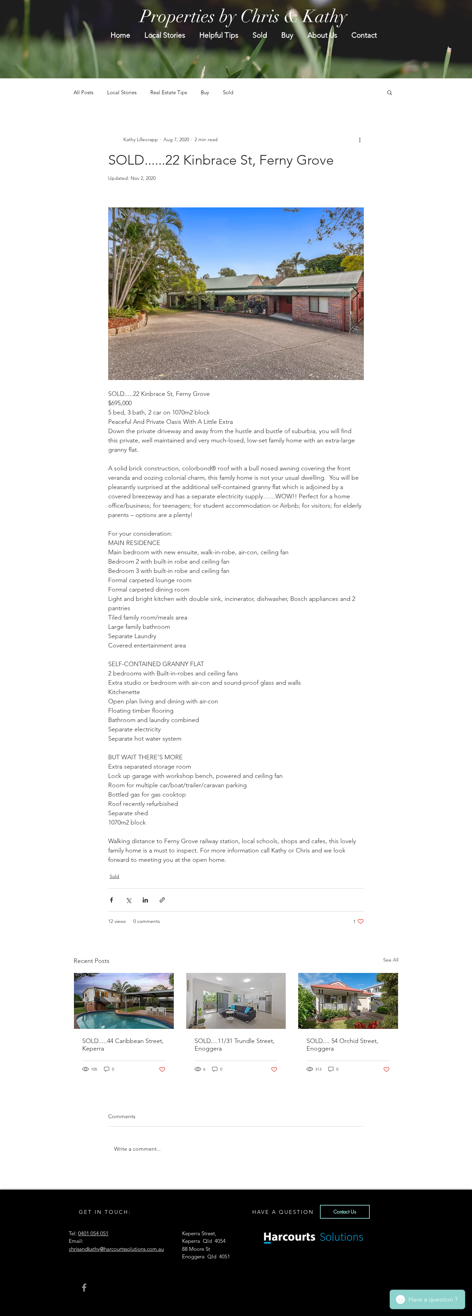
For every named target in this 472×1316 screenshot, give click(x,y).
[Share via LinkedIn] (145, 900)
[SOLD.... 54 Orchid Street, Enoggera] (348, 1001)
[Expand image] (236, 293)
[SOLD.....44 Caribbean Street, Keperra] (124, 1001)
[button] (389, 92)
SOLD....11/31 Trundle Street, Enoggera (235, 1044)
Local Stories (121, 92)
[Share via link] (162, 900)
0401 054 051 (93, 1233)
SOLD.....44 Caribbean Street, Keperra (123, 1044)
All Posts (83, 92)
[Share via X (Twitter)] (128, 900)
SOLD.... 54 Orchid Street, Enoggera (342, 1044)
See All (390, 960)
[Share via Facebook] (111, 900)
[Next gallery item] (356, 294)
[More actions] (360, 139)
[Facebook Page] (84, 1287)
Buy (205, 92)
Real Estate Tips (168, 92)
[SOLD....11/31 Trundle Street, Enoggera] (236, 1001)
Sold (228, 92)
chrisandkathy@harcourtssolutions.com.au (116, 1249)
